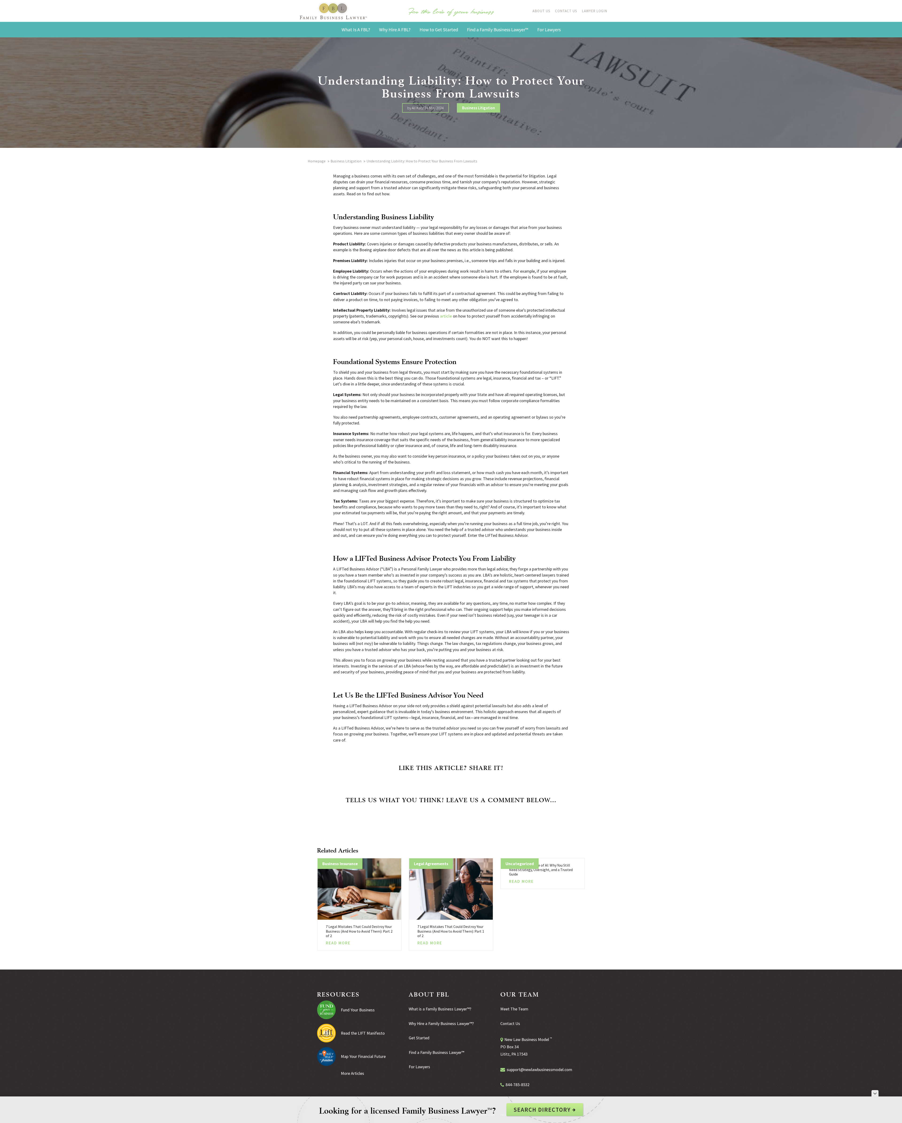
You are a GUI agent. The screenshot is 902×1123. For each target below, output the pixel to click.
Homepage (317, 161)
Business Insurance (340, 863)
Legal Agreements (431, 863)
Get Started (419, 1038)
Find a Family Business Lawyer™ (436, 1052)
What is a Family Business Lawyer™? (440, 1009)
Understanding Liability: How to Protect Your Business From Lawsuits (421, 161)
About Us (541, 11)
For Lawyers (419, 1066)
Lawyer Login (594, 11)
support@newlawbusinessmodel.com (539, 1069)
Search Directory (542, 1109)
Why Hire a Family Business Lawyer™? (441, 1023)
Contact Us (566, 11)
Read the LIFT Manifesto (363, 1033)
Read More (338, 943)
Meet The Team (514, 1009)
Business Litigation (478, 107)
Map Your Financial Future (363, 1056)
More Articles (352, 1073)
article (446, 316)
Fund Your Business (358, 1010)
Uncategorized (519, 863)
